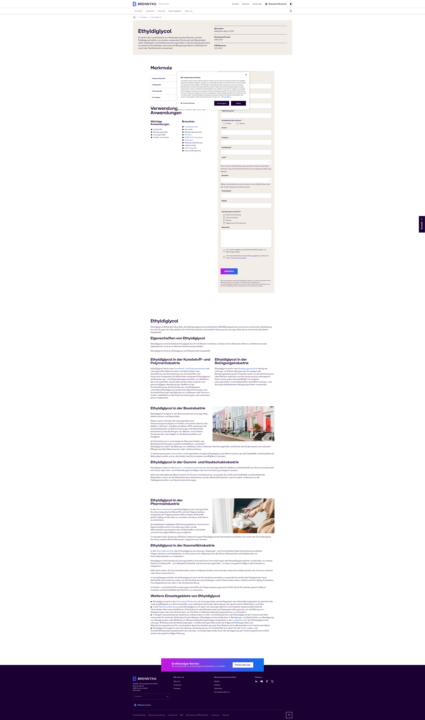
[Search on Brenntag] (291, 11)
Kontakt (235, 4)
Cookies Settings (189, 103)
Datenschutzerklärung (156, 715)
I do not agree (222, 103)
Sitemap (225, 715)
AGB (181, 715)
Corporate (257, 4)
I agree (238, 103)
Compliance (172, 715)
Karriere (245, 4)
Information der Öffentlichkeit (197, 715)
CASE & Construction (194, 137)
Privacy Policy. (226, 97)
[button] (422, 219)
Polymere (189, 140)
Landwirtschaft (191, 127)
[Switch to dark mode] (291, 4)
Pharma (188, 135)
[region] (213, 91)
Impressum (215, 715)
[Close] (246, 74)
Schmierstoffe (191, 148)
